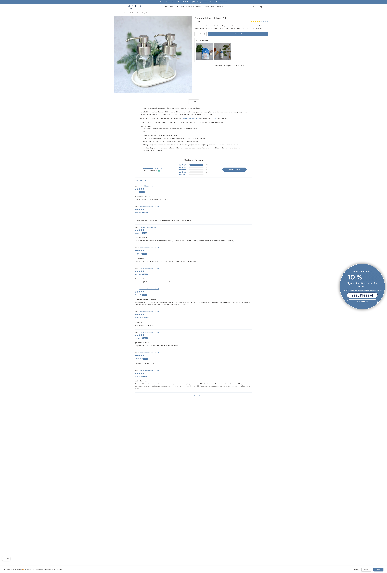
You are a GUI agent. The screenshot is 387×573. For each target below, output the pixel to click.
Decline (366, 569)
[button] (255, 21)
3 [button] (194, 396)
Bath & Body (168, 7)
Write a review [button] (234, 169)
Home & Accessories (193, 7)
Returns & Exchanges (223, 66)
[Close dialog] (382, 266)
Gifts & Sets (179, 7)
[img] (139, 189)
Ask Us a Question (239, 66)
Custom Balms (209, 7)
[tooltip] (204, 52)
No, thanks (362, 301)
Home (126, 13)
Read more (258, 28)
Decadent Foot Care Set (147, 227)
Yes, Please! (362, 295)
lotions (213, 118)
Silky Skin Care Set (146, 186)
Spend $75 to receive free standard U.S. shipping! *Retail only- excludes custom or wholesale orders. (193, 2)
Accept (378, 569)
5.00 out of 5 (158, 168)
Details (193, 101)
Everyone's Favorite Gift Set (149, 206)
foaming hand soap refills (191, 118)
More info (356, 569)
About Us (220, 7)
